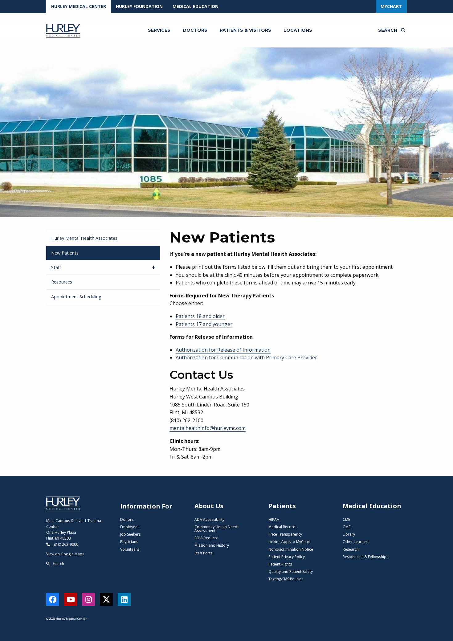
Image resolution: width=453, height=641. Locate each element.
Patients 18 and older (200, 316)
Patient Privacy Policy (286, 556)
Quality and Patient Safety (290, 571)
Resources (61, 282)
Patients (282, 506)
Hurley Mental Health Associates (84, 238)
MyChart (391, 6)
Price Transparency (285, 534)
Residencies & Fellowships (365, 556)
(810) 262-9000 (64, 544)
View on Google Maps (65, 554)
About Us (208, 506)
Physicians (129, 541)
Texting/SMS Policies (285, 579)
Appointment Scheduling (76, 297)
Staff (56, 267)
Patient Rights (280, 564)
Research (351, 549)
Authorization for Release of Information (223, 349)
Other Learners (356, 541)
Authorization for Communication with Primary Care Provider (246, 357)
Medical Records (282, 526)
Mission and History (211, 545)
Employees (129, 526)
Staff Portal (204, 553)
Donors (126, 519)
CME (346, 519)
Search (57, 563)
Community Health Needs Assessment (216, 528)
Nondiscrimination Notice (290, 549)
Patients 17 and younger (204, 324)
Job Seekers (130, 534)
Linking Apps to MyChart (289, 541)
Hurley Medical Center (78, 6)
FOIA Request (206, 538)
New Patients (65, 253)
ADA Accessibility (209, 519)
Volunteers (129, 549)
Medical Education (195, 6)
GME (346, 526)
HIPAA (273, 519)
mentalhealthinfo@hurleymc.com (207, 428)
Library (349, 534)
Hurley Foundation (139, 6)
